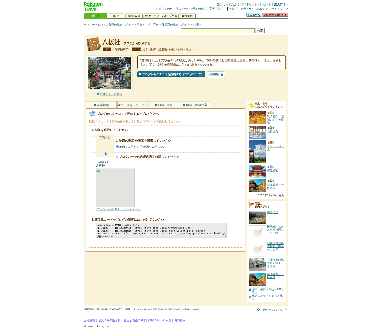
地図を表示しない (154, 146)
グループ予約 (169, 16)
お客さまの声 (164, 8)
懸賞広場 (134, 16)
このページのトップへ (274, 309)
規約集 (167, 320)
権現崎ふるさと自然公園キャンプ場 (275, 230)
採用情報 (153, 320)
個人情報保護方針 (109, 320)
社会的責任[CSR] (134, 320)
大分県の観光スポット (120, 24)
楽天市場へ (281, 4)
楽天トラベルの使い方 (254, 8)
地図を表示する (129, 146)
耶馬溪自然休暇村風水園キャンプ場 (275, 246)
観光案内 (187, 16)
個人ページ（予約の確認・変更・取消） (201, 8)
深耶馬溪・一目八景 (275, 276)
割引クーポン (151, 16)
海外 (116, 16)
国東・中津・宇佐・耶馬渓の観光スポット (163, 24)
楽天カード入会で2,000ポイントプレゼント (244, 4)
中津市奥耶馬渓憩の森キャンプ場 (275, 263)
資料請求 (180, 320)
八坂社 (196, 24)
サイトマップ (279, 8)
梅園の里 (272, 212)
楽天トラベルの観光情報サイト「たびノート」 (118, 209)
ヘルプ (233, 8)
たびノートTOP (93, 24)
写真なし (105, 137)
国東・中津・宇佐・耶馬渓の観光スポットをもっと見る (267, 294)
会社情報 (89, 320)
